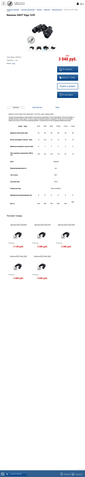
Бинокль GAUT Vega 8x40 (19, 225)
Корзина (79, 474)
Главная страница (13, 9)
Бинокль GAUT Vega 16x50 (42, 256)
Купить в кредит (67, 86)
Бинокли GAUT (57, 9)
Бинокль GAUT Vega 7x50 (42, 225)
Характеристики (37, 107)
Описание (16, 107)
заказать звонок (16, 474)
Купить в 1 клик (67, 77)
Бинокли (47, 9)
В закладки (68, 94)
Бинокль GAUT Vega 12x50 (18, 256)
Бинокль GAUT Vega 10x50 (66, 225)
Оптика (39, 9)
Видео (57, 107)
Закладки (67, 474)
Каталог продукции (28, 9)
